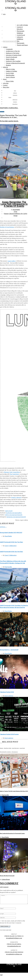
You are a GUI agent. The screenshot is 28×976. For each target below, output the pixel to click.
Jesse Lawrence (9, 695)
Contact (5, 85)
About (5, 79)
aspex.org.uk (8, 511)
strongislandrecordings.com (14, 954)
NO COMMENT (9, 883)
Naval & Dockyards (11, 57)
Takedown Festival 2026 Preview (9, 734)
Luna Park (22, 748)
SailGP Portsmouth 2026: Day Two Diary (11, 542)
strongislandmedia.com (14, 946)
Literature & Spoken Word (13, 55)
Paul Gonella (8, 567)
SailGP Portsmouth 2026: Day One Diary (11, 551)
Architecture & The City (13, 51)
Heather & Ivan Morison (7, 227)
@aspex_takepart (16, 497)
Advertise (6, 83)
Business (8, 65)
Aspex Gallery (12, 261)
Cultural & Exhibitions (15, 213)
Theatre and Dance (22, 45)
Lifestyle (5, 67)
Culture (5, 47)
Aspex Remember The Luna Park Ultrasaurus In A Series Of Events (14, 203)
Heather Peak (7, 748)
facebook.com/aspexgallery (14, 513)
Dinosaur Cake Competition (12, 472)
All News (3, 527)
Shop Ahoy (6, 87)
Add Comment (4, 887)
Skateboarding (10, 75)
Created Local (21, 35)
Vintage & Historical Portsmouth (15, 63)
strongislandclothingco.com (14, 938)
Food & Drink (10, 73)
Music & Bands (10, 59)
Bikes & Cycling (10, 69)
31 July (15, 211)
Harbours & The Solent (12, 53)
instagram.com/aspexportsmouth (16, 517)
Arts (15, 90)
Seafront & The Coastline (13, 61)
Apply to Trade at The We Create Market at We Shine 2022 (14, 791)
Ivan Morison (15, 748)
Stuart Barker (16, 209)
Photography (20, 43)
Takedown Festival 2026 (7, 692)
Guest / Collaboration (11, 545)
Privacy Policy (10, 81)
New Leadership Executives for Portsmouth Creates (12, 833)
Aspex (1, 748)
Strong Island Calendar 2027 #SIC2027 (11, 532)
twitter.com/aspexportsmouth (13, 515)
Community (9, 49)
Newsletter (15, 969)
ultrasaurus (15, 751)
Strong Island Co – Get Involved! (9, 649)
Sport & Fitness (10, 77)
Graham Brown (6, 879)
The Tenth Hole (14, 474)
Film (18, 41)
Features (6, 213)
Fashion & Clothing (11, 71)
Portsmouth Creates (5, 751)
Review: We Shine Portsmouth (7, 875)
